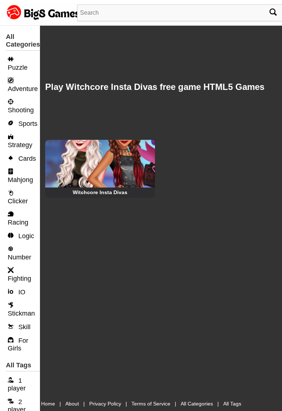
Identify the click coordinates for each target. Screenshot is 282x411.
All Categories (197, 404)
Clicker (18, 201)
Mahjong (20, 179)
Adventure (23, 88)
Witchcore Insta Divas (100, 192)
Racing (18, 222)
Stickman (21, 313)
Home (48, 404)
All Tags (232, 404)
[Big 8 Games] (42, 19)
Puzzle (18, 67)
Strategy (20, 145)
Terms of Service (150, 404)
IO (21, 292)
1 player (17, 384)
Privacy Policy (105, 404)
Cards (26, 158)
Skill (23, 327)
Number (19, 257)
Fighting (19, 278)
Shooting (21, 110)
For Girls (18, 344)
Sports (27, 123)
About (72, 404)
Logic (25, 236)
